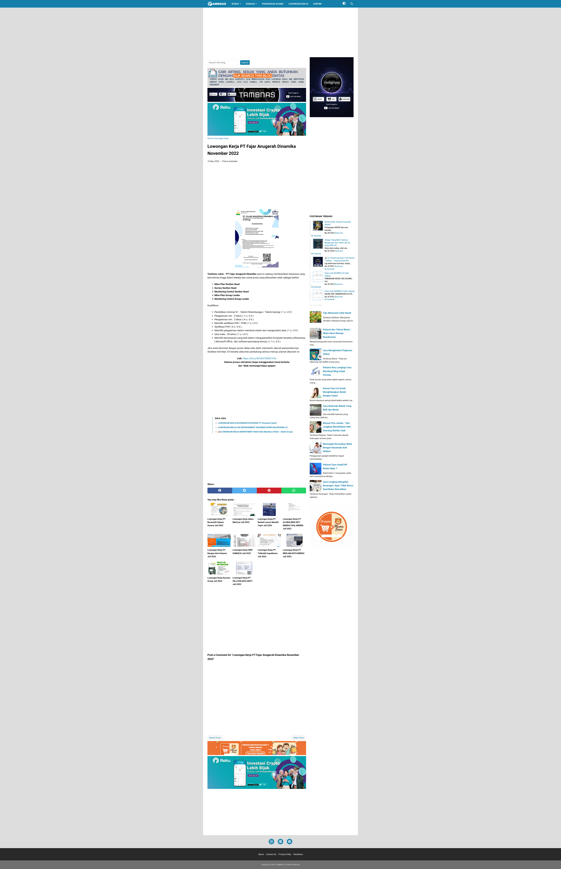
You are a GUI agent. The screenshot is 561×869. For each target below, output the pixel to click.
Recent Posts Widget (316, 305)
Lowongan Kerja (298, 4)
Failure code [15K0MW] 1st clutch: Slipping (340, 291)
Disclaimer (298, 854)
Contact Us (271, 854)
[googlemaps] (280, 841)
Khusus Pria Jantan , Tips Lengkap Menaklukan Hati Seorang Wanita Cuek (337, 427)
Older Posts (298, 738)
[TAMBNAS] (216, 4)
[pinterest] (269, 490)
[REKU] (256, 135)
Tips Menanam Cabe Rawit (337, 313)
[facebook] (219, 490)
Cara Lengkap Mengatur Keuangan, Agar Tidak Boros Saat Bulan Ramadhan (338, 485)
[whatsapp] (293, 490)
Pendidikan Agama (272, 4)
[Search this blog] (352, 4)
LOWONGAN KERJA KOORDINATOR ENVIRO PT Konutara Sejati (247, 423)
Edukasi (250, 4)
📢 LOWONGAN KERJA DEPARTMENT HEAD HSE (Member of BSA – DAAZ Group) (255, 432)
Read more (339, 233)
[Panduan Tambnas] (256, 86)
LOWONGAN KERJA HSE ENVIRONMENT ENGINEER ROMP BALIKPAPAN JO (253, 427)
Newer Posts (215, 738)
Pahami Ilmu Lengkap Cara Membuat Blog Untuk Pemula (337, 371)
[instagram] (271, 841)
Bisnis (235, 4)
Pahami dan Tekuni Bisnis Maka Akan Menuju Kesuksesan (336, 333)
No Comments (316, 235)
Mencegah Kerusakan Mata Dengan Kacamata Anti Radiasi (337, 448)
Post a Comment (230, 161)
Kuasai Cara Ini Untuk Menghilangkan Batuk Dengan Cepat (334, 392)
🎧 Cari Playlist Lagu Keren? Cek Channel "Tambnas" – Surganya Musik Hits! (339, 259)
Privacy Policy (285, 854)
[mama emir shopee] (256, 754)
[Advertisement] (280, 32)
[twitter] (244, 490)
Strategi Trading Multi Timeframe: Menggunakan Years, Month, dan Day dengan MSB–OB (337, 243)
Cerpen (317, 4)
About (261, 854)
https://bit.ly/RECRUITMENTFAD (259, 358)
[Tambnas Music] (256, 101)
